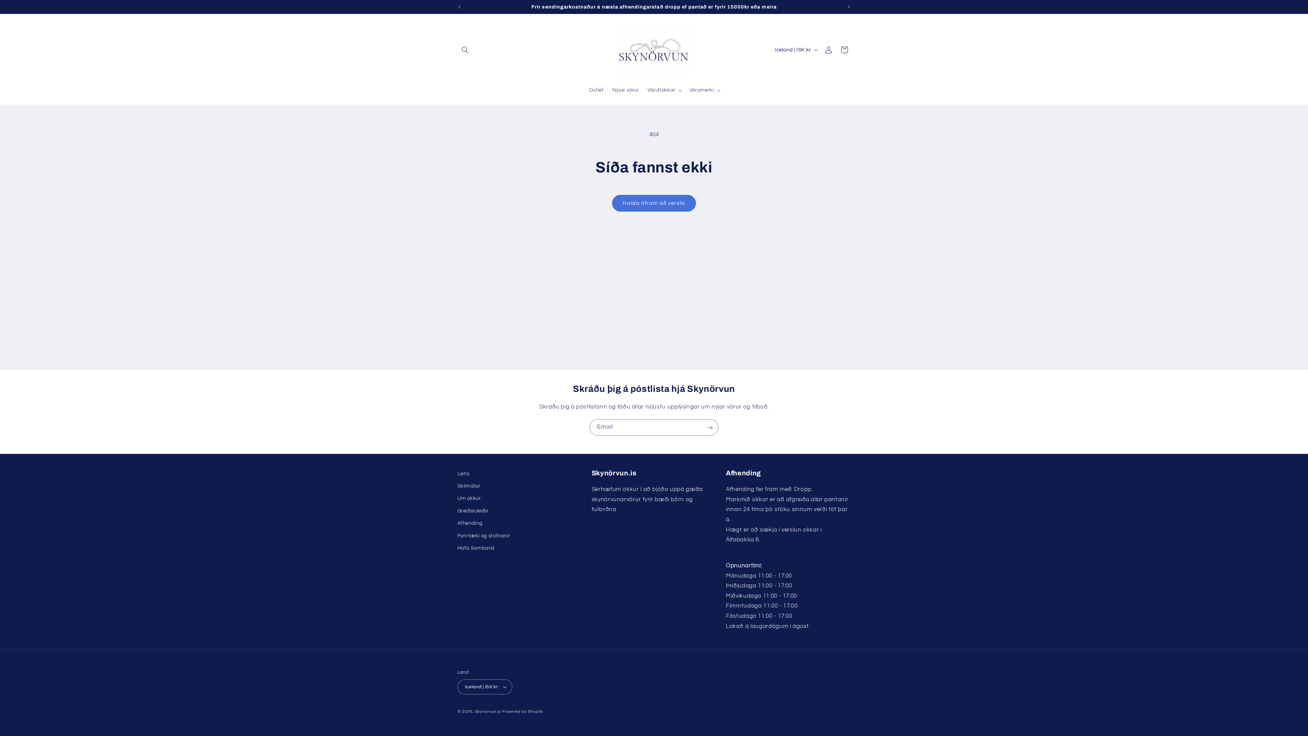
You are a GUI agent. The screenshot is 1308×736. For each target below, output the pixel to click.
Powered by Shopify (522, 712)
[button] (465, 50)
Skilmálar (469, 486)
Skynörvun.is (488, 712)
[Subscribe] (710, 427)
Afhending (470, 523)
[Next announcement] (848, 7)
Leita (463, 473)
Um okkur (469, 498)
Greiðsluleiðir (473, 510)
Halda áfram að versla (654, 203)
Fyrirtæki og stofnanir (483, 535)
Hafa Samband (476, 548)
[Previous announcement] (459, 7)
